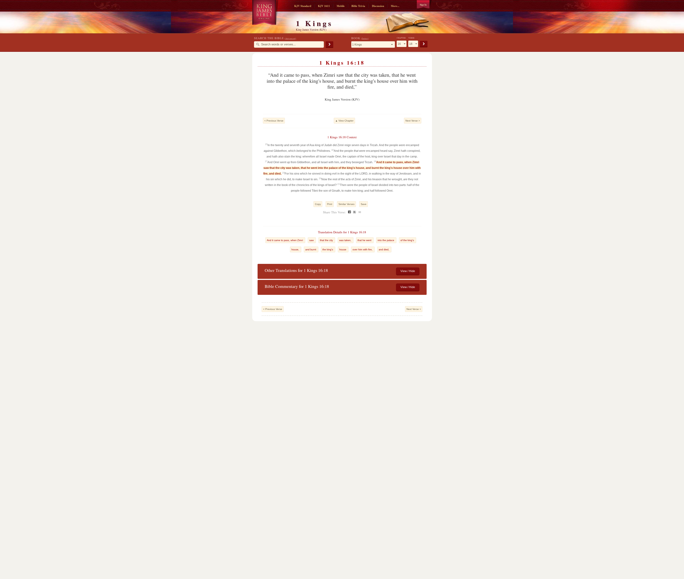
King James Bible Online (265, 12)
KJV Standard (302, 6)
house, (295, 249)
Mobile (341, 6)
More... (395, 6)
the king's (328, 249)
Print (329, 204)
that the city (327, 240)
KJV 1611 (324, 6)
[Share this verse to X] (354, 212)
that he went (364, 240)
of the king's (407, 240)
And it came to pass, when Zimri (285, 240)
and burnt (311, 249)
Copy (318, 204)
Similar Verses (346, 204)
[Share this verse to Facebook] (349, 212)
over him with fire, (363, 249)
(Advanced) (290, 38)
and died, (384, 249)
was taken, (345, 240)
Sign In (423, 4)
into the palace (386, 240)
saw (311, 240)
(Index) (365, 38)
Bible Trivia (358, 6)
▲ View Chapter (344, 120)
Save (363, 204)
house (343, 249)
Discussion (378, 6)
